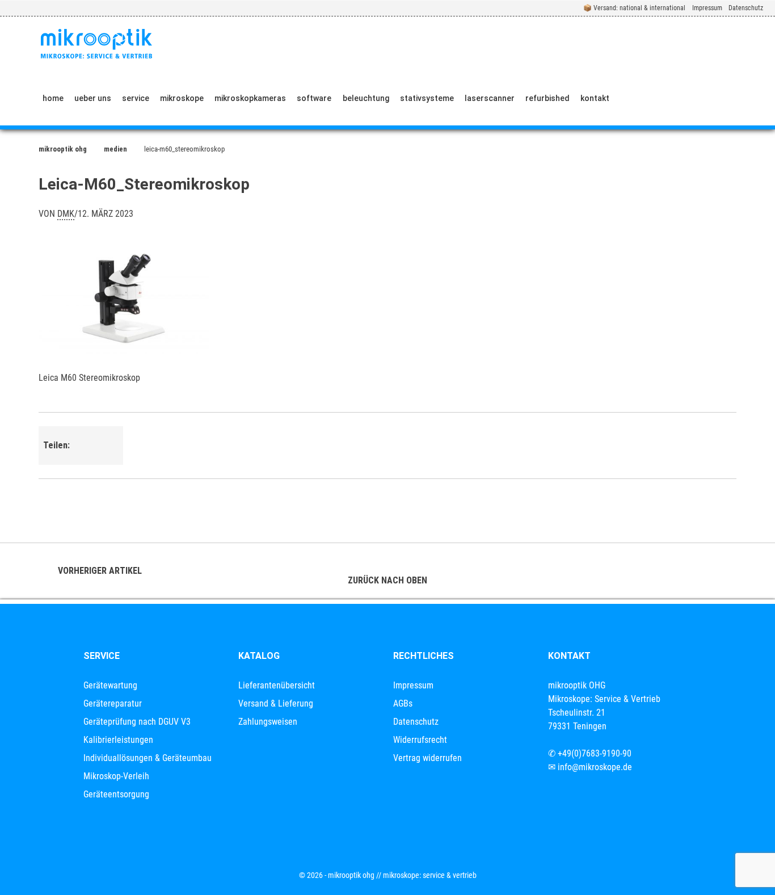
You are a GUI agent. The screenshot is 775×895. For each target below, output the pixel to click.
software (314, 98)
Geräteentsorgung (116, 794)
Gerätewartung (110, 685)
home (53, 98)
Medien (115, 149)
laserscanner (490, 98)
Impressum (707, 8)
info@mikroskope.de (595, 767)
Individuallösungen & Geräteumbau (147, 758)
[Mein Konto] (718, 98)
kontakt (594, 98)
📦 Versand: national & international (634, 8)
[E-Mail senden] (657, 98)
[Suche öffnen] (756, 98)
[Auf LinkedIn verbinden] (683, 98)
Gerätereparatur (112, 703)
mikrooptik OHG (63, 149)
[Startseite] (96, 43)
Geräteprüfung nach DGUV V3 (137, 721)
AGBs (402, 703)
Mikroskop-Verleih (116, 776)
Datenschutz (745, 8)
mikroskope (182, 98)
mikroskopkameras (250, 98)
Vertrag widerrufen (427, 758)
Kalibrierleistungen (118, 739)
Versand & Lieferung (275, 703)
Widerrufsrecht (420, 739)
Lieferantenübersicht (276, 685)
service (135, 98)
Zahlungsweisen (267, 721)
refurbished (547, 98)
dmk (65, 213)
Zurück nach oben (387, 580)
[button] (89, 437)
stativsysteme (427, 98)
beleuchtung (366, 98)
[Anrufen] (631, 98)
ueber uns (92, 98)
